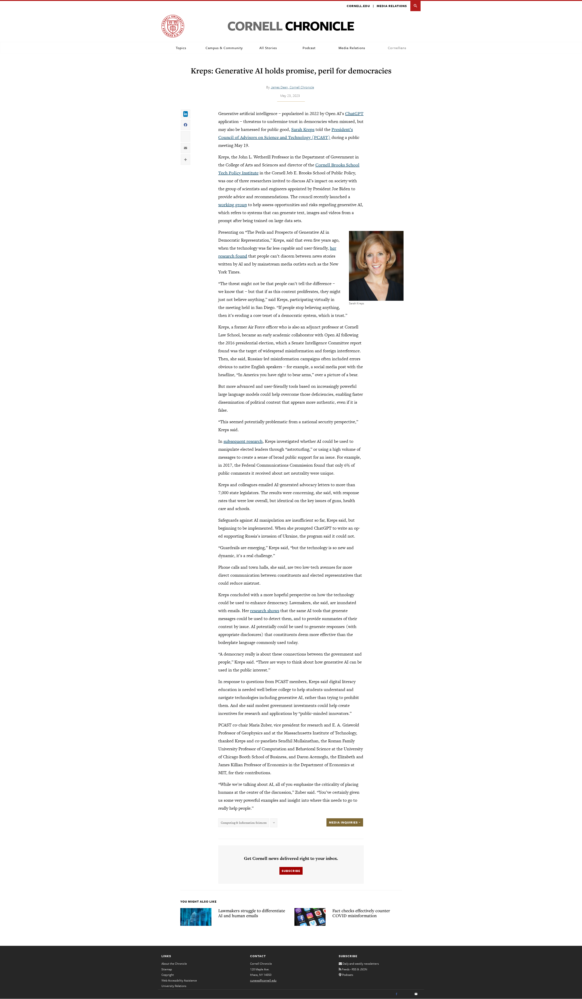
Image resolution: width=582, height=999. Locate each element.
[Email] (416, 994)
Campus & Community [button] (224, 47)
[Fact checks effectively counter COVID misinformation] (310, 917)
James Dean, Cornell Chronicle (292, 87)
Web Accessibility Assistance (179, 980)
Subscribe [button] (291, 871)
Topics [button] (181, 47)
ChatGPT (354, 113)
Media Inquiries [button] (344, 822)
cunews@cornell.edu (263, 980)
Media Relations (392, 6)
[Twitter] (406, 994)
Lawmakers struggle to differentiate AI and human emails (251, 913)
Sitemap (166, 969)
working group (232, 205)
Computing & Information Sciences (244, 823)
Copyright (167, 974)
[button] (415, 6)
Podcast (309, 47)
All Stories (268, 47)
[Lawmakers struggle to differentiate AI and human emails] (195, 917)
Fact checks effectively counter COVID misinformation (361, 913)
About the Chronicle (174, 963)
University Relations (173, 986)
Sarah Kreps (302, 129)
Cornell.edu (358, 6)
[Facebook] (396, 994)
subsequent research (243, 441)
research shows (264, 610)
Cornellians (397, 47)
